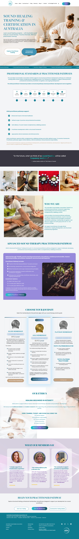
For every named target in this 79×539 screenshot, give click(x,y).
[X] (67, 524)
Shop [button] (40, 3)
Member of (41, 529)
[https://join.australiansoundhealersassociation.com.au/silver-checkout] (15, 324)
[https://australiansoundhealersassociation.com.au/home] (66, 530)
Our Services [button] (25, 3)
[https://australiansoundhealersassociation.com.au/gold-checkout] (39, 328)
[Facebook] (61, 524)
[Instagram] (64, 524)
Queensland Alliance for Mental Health (47, 530)
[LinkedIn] (70, 524)
